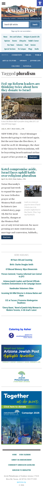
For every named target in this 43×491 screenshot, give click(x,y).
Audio (37, 49)
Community (17, 55)
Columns (19, 45)
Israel (29, 55)
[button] (40, 3)
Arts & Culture (9, 60)
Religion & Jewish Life (32, 36)
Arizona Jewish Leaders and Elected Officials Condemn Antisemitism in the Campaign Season (21, 282)
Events (14, 41)
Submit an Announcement (21, 460)
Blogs (30, 49)
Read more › (33, 157)
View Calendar (25, 454)
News (5, 36)
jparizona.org (21, 482)
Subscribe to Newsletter (21, 470)
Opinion (7, 41)
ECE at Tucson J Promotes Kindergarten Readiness (21, 301)
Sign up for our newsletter (21, 31)
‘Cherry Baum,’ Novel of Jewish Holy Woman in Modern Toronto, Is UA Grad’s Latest (21, 308)
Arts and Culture (16, 36)
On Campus (22, 49)
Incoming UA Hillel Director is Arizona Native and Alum (21, 294)
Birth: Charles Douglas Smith (21, 264)
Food (26, 45)
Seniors (33, 45)
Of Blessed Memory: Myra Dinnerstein (21, 269)
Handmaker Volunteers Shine (21, 288)
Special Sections (10, 49)
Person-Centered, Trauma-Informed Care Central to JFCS (21, 275)
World (38, 55)
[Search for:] (16, 24)
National (27, 66)
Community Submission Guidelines (21, 465)
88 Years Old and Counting (21, 260)
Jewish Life (35, 60)
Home (14, 454)
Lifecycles (22, 41)
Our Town (10, 45)
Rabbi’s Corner (34, 41)
